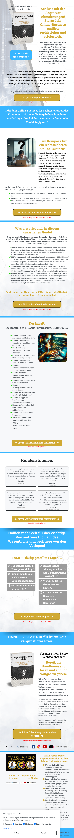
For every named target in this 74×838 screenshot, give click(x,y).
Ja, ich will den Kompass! (37, 616)
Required (8, 824)
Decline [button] (16, 833)
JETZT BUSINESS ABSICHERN (37, 212)
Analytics (18, 824)
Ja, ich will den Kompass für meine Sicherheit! (37, 734)
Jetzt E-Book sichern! (37, 97)
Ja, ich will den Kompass (20, 55)
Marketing (29, 824)
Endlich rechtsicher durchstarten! (36, 304)
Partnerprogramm (62, 835)
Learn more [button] (7, 828)
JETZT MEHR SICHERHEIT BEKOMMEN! (37, 442)
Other (38, 824)
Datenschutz (63, 832)
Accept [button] (43, 833)
